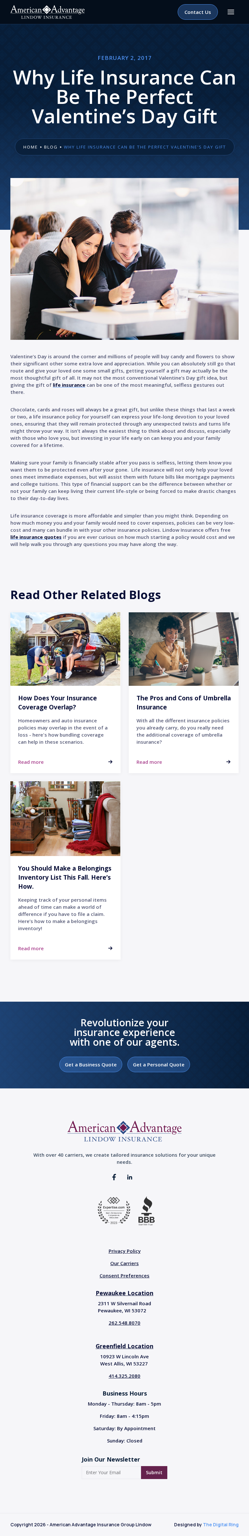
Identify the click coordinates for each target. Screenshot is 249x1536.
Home (30, 147)
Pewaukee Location (124, 1293)
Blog (51, 147)
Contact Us (197, 12)
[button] (231, 12)
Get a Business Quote (91, 1064)
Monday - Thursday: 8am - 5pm (124, 1403)
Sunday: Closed (124, 1440)
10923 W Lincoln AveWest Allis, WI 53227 (124, 1360)
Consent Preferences (124, 1275)
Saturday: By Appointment (124, 1428)
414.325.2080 (124, 1376)
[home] (47, 12)
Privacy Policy (125, 1251)
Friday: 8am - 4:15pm (124, 1416)
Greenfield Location (124, 1346)
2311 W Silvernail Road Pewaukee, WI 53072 (124, 1307)
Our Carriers (124, 1263)
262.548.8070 (124, 1322)
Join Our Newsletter (111, 1459)
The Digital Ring (221, 1524)
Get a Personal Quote (158, 1064)
